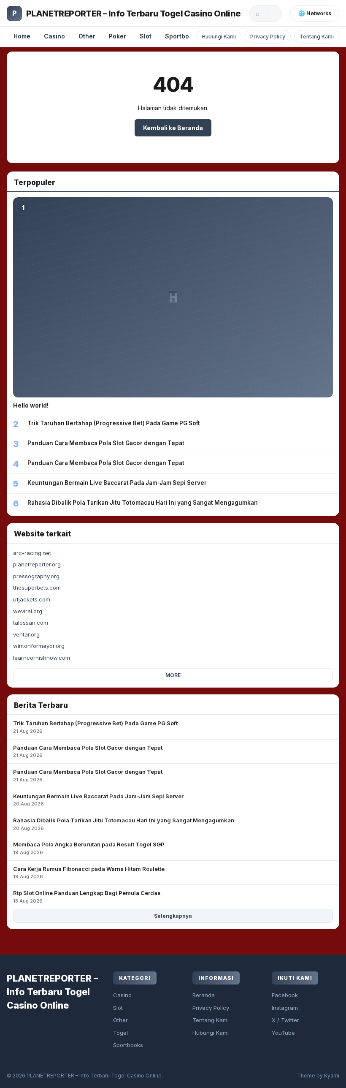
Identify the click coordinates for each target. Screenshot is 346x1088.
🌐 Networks (314, 13)
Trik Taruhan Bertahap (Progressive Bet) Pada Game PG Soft (95, 727)
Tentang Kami (317, 36)
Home (22, 36)
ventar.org (26, 634)
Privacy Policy (267, 36)
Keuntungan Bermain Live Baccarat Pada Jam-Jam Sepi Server (98, 800)
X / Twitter (285, 1020)
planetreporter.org (37, 564)
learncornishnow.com (41, 657)
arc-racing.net (32, 552)
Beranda (203, 995)
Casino (54, 36)
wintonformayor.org (39, 645)
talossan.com (30, 622)
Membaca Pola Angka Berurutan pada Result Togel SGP (89, 848)
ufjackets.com (31, 599)
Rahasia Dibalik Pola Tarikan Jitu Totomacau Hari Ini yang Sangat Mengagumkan (123, 824)
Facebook (285, 995)
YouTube (283, 1032)
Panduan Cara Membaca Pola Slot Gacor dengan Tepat (87, 751)
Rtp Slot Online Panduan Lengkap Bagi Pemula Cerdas (87, 896)
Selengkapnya (173, 916)
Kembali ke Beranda (173, 127)
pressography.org (36, 576)
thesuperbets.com (37, 587)
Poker (117, 36)
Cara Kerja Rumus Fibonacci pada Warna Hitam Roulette (89, 872)
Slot (145, 36)
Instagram (285, 1007)
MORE (173, 675)
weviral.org (27, 611)
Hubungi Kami (219, 36)
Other (86, 36)
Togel (120, 1032)
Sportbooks (182, 36)
